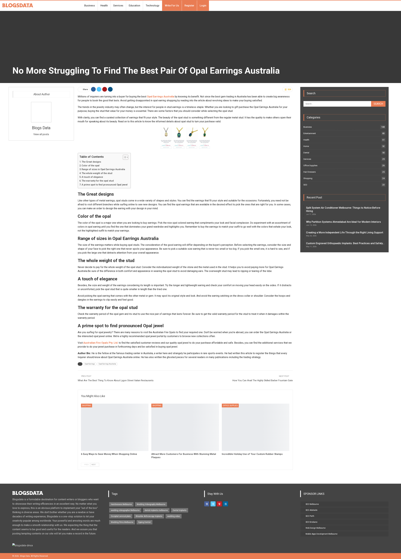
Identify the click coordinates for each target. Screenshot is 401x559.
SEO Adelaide (311, 510)
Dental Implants (179, 510)
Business (89, 5)
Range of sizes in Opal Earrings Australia (103, 169)
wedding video (173, 516)
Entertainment (309, 133)
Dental (306, 152)
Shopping (86, 405)
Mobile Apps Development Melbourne (321, 534)
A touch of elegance (92, 177)
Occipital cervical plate (121, 516)
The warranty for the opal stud (98, 180)
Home (306, 146)
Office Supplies (230, 405)
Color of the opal (90, 165)
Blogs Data (41, 128)
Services (118, 5)
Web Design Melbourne (315, 528)
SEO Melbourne (312, 504)
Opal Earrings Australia (107, 364)
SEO (305, 185)
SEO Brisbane (311, 522)
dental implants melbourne (156, 510)
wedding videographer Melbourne (125, 510)
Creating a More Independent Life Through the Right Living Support (344, 232)
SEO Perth (310, 516)
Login (203, 5)
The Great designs (91, 162)
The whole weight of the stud (97, 173)
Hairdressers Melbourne (121, 504)
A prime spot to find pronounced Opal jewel (105, 184)
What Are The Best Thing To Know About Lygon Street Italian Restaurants (116, 380)
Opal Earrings (90, 364)
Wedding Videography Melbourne (151, 504)
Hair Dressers (309, 172)
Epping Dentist (144, 522)
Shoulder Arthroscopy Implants (149, 516)
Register (189, 5)
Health (104, 5)
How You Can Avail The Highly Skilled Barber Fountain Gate (262, 380)
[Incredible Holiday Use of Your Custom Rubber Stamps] (255, 427)
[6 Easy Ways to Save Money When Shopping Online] (115, 427)
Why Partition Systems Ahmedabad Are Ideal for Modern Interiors (343, 221)
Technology (152, 5)
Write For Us (172, 5)
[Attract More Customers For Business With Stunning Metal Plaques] (185, 427)
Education (134, 5)
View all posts (41, 134)
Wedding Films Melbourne (122, 522)
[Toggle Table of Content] (124, 157)
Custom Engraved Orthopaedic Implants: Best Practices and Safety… (345, 243)
